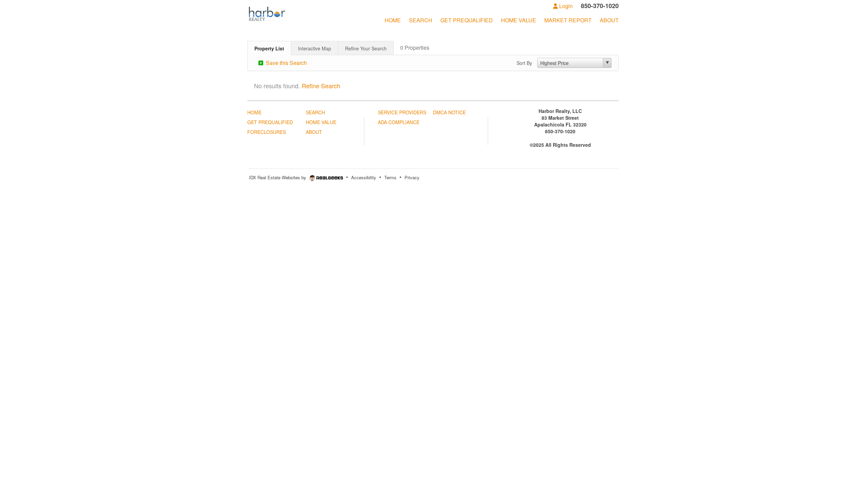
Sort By (524, 63)
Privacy (412, 177)
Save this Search (286, 63)
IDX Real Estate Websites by (278, 177)
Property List (269, 48)
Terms (390, 177)
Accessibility (363, 177)
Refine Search (321, 85)
